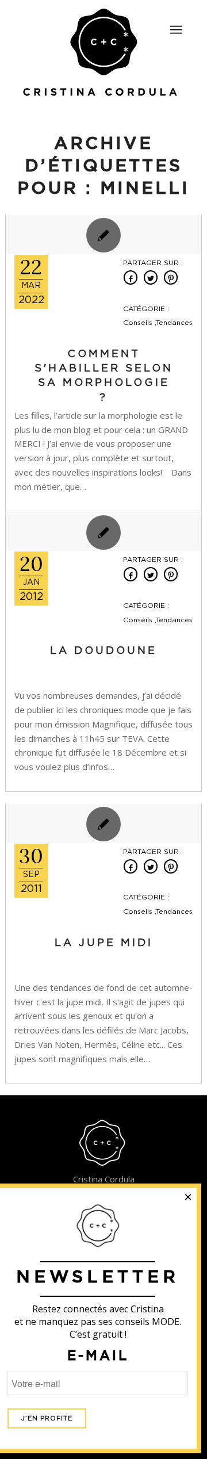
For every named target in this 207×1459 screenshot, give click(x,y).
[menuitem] (176, 24)
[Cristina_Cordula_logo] (103, 53)
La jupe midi (104, 943)
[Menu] (176, 30)
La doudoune (103, 651)
